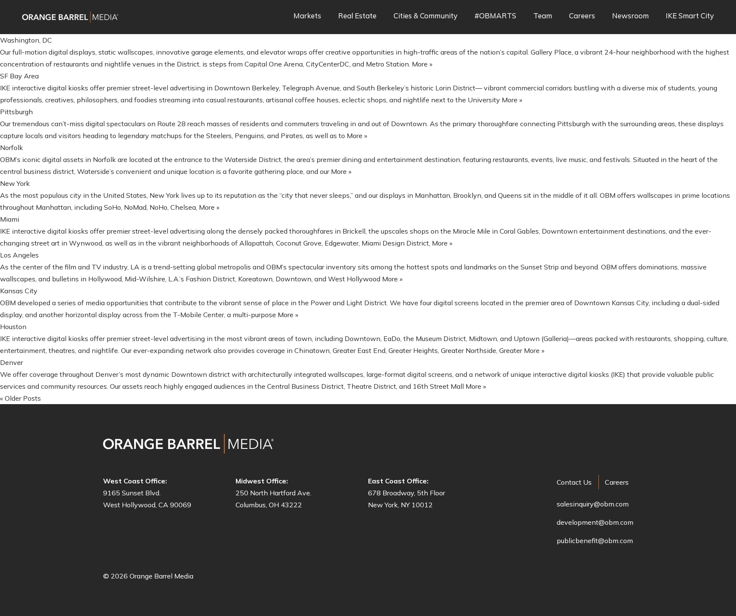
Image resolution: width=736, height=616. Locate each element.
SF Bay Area (19, 76)
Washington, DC (26, 40)
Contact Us (574, 482)
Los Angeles (19, 255)
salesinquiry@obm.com (593, 504)
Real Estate (357, 16)
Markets (307, 16)
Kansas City (18, 290)
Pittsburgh (16, 111)
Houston (13, 326)
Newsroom (630, 16)
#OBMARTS (495, 16)
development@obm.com (595, 522)
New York (15, 183)
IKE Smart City (690, 16)
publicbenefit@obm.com (595, 540)
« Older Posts (20, 398)
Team (542, 16)
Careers (582, 16)
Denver (11, 362)
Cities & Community (425, 16)
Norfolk (11, 147)
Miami (9, 219)
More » (422, 64)
